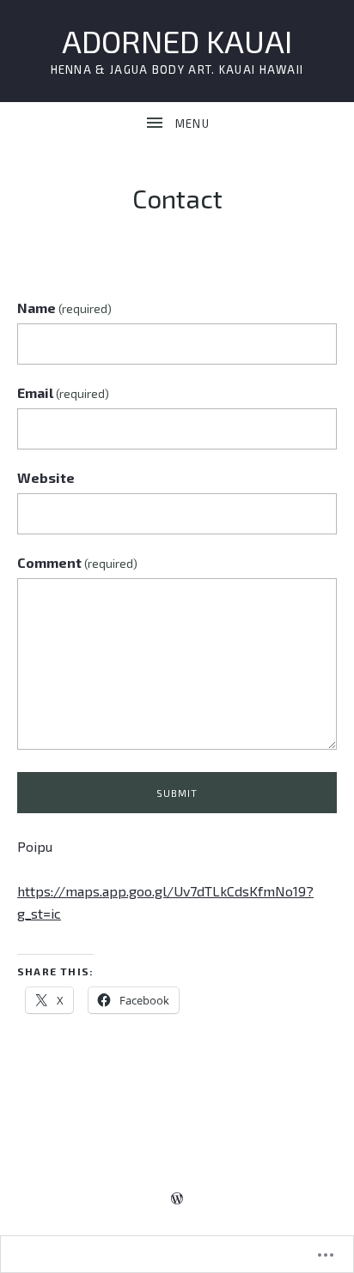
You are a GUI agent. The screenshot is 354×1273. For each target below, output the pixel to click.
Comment (77, 562)
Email (63, 392)
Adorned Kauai (177, 40)
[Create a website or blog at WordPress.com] (177, 1198)
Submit (177, 793)
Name (64, 307)
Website (46, 477)
